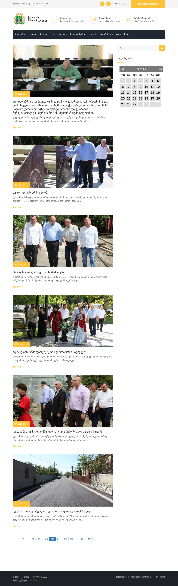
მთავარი (20, 34)
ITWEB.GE (32, 580)
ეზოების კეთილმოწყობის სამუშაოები (38, 272)
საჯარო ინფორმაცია (101, 34)
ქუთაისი (32, 34)
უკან (122, 68)
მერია (43, 34)
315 (46, 539)
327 (82, 539)
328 (89, 539)
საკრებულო (58, 34)
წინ (160, 68)
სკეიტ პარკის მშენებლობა (31, 192)
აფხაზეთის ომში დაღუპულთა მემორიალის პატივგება (49, 352)
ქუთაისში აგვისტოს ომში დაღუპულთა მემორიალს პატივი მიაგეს (57, 431)
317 (58, 539)
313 (33, 539)
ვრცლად (17, 127)
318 (65, 539)
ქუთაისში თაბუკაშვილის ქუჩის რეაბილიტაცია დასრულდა (52, 511)
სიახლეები (121, 577)
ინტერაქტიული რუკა (148, 4)
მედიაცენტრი (77, 34)
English (121, 4)
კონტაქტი (160, 577)
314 (39, 539)
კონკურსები (122, 34)
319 (71, 539)
